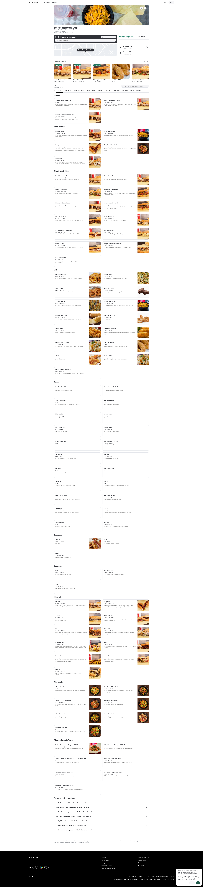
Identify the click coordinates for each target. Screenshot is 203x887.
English (142, 866)
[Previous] (144, 61)
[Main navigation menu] (29, 2)
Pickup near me (142, 863)
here (194, 879)
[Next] (147, 61)
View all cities (142, 860)
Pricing (147, 876)
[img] (85, 50)
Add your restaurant (107, 863)
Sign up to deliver (106, 866)
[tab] (59, 90)
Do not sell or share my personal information (163, 876)
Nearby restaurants (143, 857)
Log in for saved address (109, 37)
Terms (140, 876)
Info (76, 29)
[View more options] (145, 8)
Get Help (104, 857)
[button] (101, 803)
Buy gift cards (105, 860)
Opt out (192, 883)
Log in (164, 2)
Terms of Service (152, 879)
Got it (198, 883)
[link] (141, 8)
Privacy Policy (132, 876)
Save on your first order (108, 868)
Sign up (171, 2)
